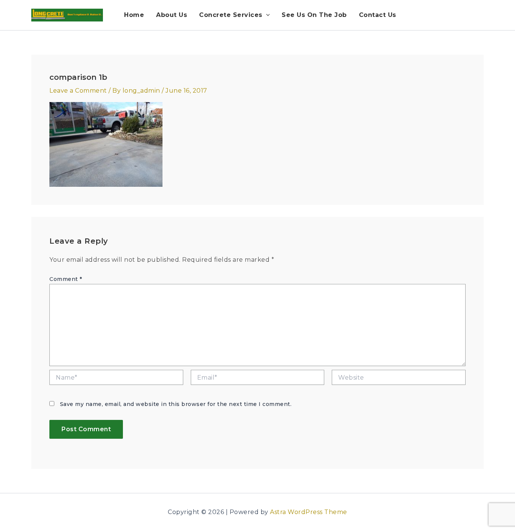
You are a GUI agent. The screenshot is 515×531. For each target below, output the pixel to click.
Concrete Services (230, 14)
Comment (65, 279)
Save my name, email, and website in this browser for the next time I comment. (176, 404)
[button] (266, 15)
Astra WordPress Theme (308, 512)
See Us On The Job (314, 14)
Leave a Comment (78, 90)
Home (134, 14)
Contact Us (377, 14)
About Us (171, 14)
